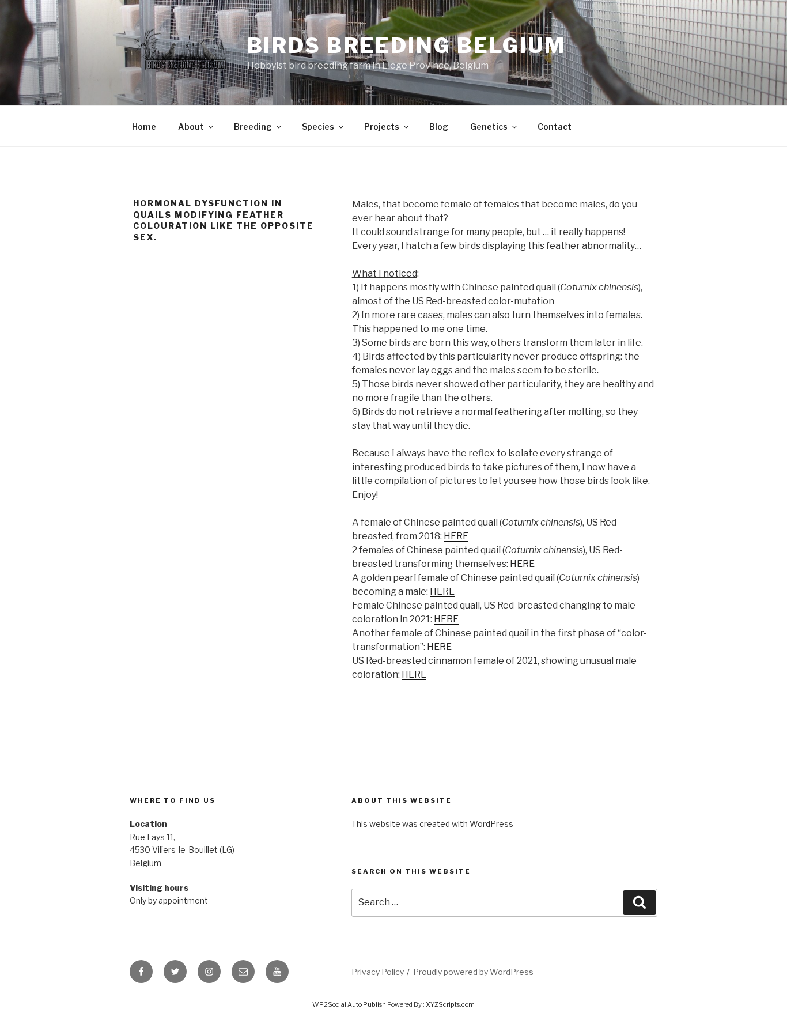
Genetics (489, 126)
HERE (456, 536)
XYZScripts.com (450, 1004)
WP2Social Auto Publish (349, 1004)
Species (318, 126)
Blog (438, 126)
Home (144, 126)
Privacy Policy (377, 972)
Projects (381, 126)
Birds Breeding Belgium (406, 45)
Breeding (253, 126)
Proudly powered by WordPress (473, 972)
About (191, 126)
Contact (555, 126)
